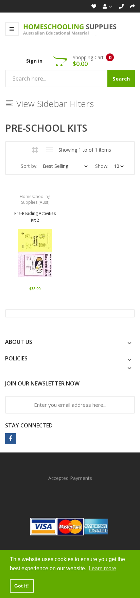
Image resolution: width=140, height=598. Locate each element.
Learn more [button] (102, 568)
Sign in (34, 61)
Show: (101, 166)
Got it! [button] (21, 586)
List (50, 150)
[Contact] (121, 6)
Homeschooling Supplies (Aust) (35, 199)
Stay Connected (29, 425)
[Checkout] (132, 6)
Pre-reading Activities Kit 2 (35, 217)
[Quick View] (57, 255)
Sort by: (29, 166)
